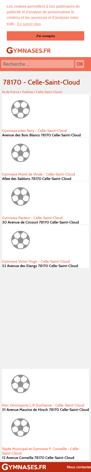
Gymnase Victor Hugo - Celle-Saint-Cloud (36, 261)
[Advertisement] (45, 318)
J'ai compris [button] (45, 36)
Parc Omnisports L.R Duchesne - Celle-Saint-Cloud (43, 405)
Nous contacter (79, 467)
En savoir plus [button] (29, 24)
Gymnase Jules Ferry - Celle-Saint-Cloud (34, 130)
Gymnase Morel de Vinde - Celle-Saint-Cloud (38, 174)
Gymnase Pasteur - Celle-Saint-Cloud (32, 218)
